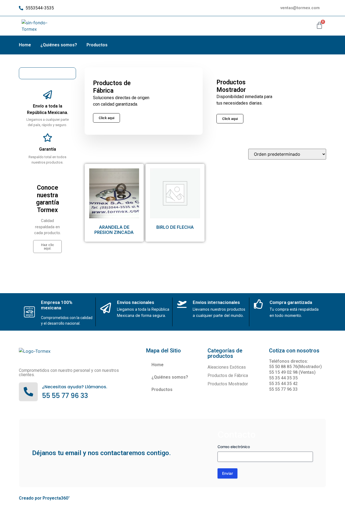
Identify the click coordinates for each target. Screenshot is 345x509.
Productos (97, 44)
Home (25, 44)
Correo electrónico (234, 446)
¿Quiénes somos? (58, 44)
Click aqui (230, 119)
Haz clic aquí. (47, 246)
